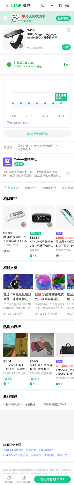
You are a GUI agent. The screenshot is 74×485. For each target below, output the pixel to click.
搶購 (66, 47)
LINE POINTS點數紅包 (15, 455)
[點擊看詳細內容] (15, 217)
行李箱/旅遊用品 (43, 145)
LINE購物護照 (46, 449)
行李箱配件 (24, 149)
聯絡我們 (62, 455)
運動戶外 (23, 145)
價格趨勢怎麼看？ (20, 122)
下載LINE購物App (13, 449)
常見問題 (49, 455)
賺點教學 (36, 455)
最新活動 (31, 449)
